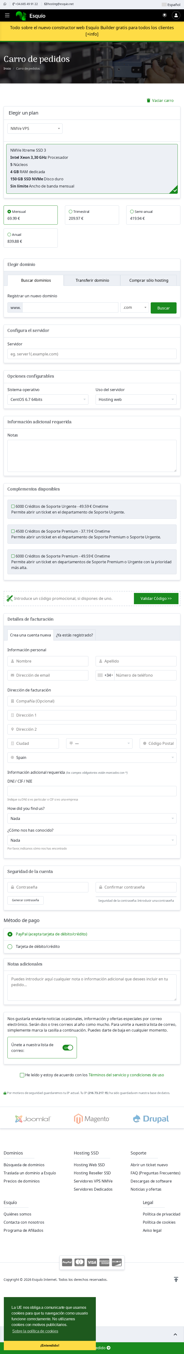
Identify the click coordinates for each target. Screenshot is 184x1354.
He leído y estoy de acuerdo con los (94, 1075)
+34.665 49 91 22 (26, 4)
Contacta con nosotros (24, 1222)
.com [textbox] (127, 307)
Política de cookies (159, 1222)
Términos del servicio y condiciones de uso (126, 1075)
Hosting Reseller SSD (92, 1173)
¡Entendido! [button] (49, 1345)
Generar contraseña (25, 900)
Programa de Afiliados (23, 1230)
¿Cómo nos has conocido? (30, 830)
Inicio (7, 68)
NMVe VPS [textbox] (20, 128)
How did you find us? (26, 808)
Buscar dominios (35, 280)
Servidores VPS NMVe (93, 1181)
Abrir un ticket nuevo (149, 1164)
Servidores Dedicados (93, 1189)
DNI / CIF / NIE (19, 781)
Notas (12, 435)
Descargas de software (151, 1181)
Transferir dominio (92, 280)
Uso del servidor (110, 389)
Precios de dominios (22, 1181)
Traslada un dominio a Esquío (30, 1173)
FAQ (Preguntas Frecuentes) (155, 1173)
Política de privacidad (161, 1214)
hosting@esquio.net (60, 4)
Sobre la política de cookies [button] (35, 1331)
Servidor (15, 344)
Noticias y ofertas (146, 1189)
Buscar (163, 308)
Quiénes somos (17, 1214)
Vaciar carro (162, 100)
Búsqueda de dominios (24, 1164)
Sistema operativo (23, 389)
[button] (176, 1279)
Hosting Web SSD (89, 1164)
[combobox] (35, 128)
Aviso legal (152, 1230)
